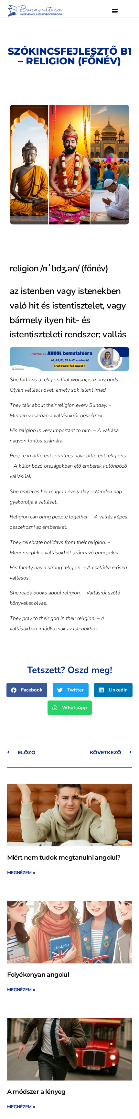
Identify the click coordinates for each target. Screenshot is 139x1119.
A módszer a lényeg (36, 1091)
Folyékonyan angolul (38, 974)
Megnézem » (21, 873)
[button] (115, 11)
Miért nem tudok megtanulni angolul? (64, 857)
